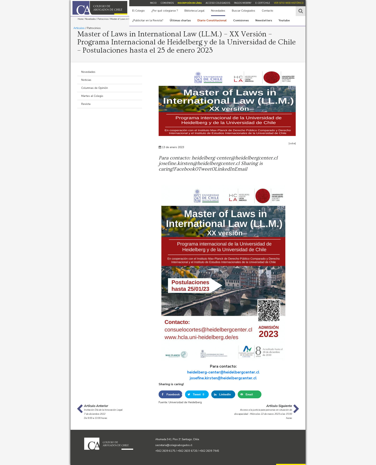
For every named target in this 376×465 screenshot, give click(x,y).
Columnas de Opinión (94, 88)
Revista (85, 104)
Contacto (267, 11)
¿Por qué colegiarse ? (164, 11)
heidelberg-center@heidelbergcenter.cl (223, 372)
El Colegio (138, 11)
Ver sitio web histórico (289, 3)
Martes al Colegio (92, 96)
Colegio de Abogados (99, 8)
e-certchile (262, 3)
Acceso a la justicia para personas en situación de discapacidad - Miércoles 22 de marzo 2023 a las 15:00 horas (263, 414)
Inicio (153, 3)
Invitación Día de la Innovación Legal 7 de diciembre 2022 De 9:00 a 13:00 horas (103, 414)
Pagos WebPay (242, 3)
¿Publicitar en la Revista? (147, 20)
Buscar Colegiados (243, 11)
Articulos (79, 28)
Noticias (86, 80)
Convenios (167, 3)
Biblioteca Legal (194, 11)
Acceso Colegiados (218, 3)
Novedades (218, 11)
